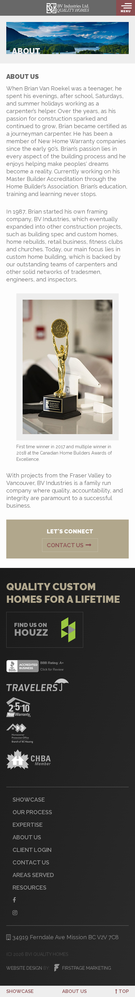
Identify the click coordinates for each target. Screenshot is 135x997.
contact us (31, 862)
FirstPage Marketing (86, 968)
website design (24, 968)
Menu (126, 11)
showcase (29, 799)
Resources (29, 887)
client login (32, 850)
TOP (124, 991)
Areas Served (33, 875)
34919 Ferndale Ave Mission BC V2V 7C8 (65, 937)
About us (27, 837)
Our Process (32, 812)
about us (74, 991)
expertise (28, 824)
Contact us (65, 545)
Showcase (20, 991)
